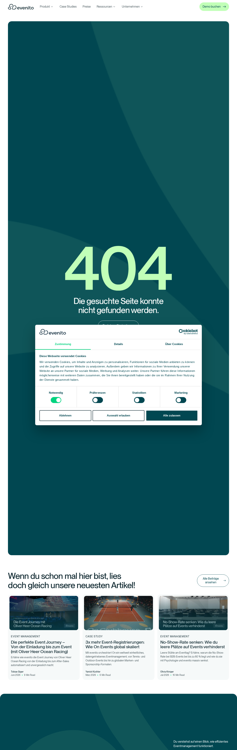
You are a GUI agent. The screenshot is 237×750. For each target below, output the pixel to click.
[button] (47, 6)
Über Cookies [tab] (174, 344)
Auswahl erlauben (118, 415)
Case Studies (68, 6)
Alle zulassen (171, 415)
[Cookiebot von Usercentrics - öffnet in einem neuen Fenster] (181, 332)
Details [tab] (118, 344)
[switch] (97, 400)
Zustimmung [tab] (63, 344)
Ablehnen (65, 415)
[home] (21, 6)
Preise (87, 6)
